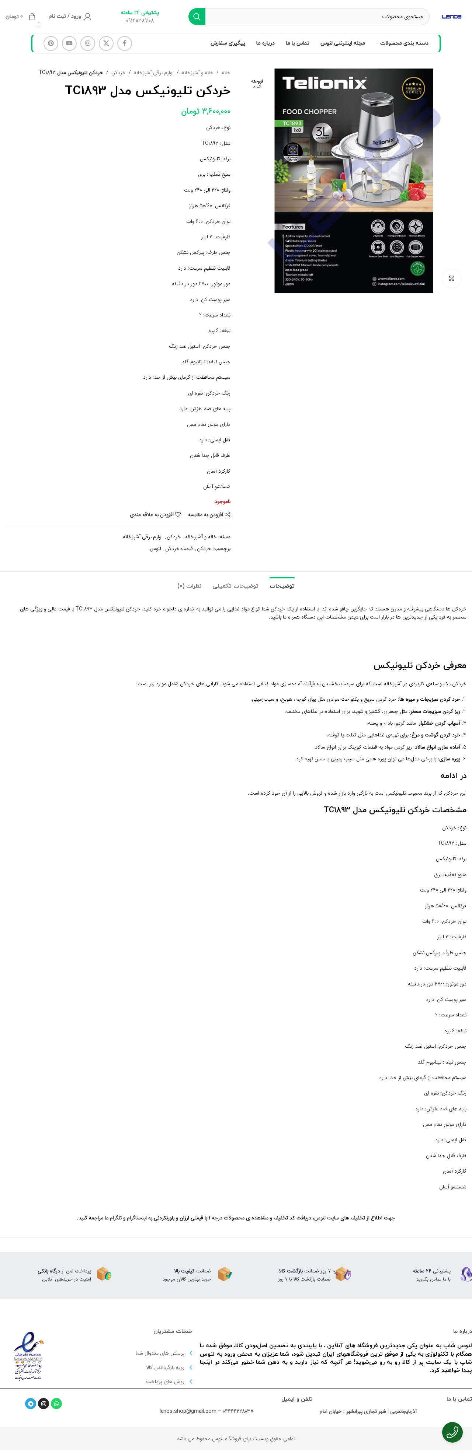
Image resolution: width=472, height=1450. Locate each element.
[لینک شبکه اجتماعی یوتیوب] (69, 43)
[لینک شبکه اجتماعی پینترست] (51, 43)
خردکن (118, 73)
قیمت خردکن (179, 548)
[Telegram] (30, 1403)
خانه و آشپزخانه (198, 73)
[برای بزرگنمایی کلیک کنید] (451, 278)
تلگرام (116, 1218)
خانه (226, 73)
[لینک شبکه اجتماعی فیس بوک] (124, 43)
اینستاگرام (137, 1218)
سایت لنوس (326, 1218)
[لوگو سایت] (451, 16)
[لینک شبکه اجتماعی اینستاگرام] (87, 43)
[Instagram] (43, 1403)
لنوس (155, 548)
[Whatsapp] (56, 1403)
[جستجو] (196, 16)
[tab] (282, 582)
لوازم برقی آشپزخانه (154, 73)
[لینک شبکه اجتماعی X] (106, 43)
